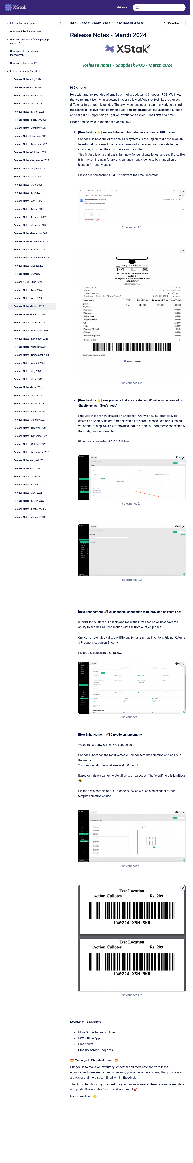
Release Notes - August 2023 (29, 363)
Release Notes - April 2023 (28, 395)
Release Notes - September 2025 (31, 160)
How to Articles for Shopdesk (25, 31)
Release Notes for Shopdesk (25, 71)
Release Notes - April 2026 (28, 103)
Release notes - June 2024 (28, 282)
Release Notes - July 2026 (27, 79)
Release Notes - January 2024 (30, 322)
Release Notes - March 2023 (29, 403)
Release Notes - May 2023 (28, 387)
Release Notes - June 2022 (28, 476)
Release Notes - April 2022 (28, 492)
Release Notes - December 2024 (31, 233)
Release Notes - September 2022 (31, 452)
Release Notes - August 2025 (29, 168)
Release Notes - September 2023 (31, 354)
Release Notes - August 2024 (29, 265)
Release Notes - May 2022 (28, 484)
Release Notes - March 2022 (29, 500)
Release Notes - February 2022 (30, 509)
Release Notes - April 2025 (28, 200)
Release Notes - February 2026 (30, 119)
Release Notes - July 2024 (27, 273)
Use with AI (173, 22)
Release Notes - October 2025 (30, 152)
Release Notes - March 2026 (29, 111)
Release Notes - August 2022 (29, 460)
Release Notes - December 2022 (31, 427)
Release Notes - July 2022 (27, 468)
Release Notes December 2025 (30, 136)
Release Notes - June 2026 (28, 87)
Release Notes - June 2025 (28, 184)
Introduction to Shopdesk (23, 23)
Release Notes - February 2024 (30, 314)
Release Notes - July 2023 (27, 371)
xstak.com (121, 7)
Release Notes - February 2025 (30, 217)
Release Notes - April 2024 (28, 298)
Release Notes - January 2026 (30, 127)
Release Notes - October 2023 (30, 346)
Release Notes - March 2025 (29, 209)
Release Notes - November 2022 (31, 436)
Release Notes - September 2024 (31, 257)
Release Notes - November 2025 (31, 144)
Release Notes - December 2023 (31, 330)
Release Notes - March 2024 (29, 306)
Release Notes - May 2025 (28, 192)
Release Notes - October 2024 (30, 249)
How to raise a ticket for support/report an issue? (30, 41)
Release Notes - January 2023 (30, 419)
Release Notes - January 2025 (30, 225)
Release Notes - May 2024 (28, 290)
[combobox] (159, 7)
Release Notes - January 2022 (30, 517)
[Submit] (137, 8)
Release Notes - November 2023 (31, 338)
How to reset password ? (23, 63)
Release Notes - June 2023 (28, 379)
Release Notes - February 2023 (30, 411)
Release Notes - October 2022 (30, 444)
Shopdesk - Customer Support (95, 22)
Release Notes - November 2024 (31, 241)
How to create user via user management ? (24, 53)
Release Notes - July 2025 (27, 176)
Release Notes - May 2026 (28, 95)
